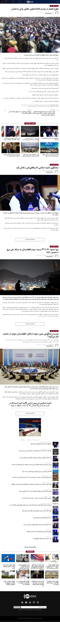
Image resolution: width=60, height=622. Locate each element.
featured (23, 105)
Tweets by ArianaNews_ (30, 547)
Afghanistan (45, 105)
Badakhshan (37, 105)
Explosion (30, 105)
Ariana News (48, 13)
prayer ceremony (32, 106)
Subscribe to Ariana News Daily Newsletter (30, 610)
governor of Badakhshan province (48, 106)
